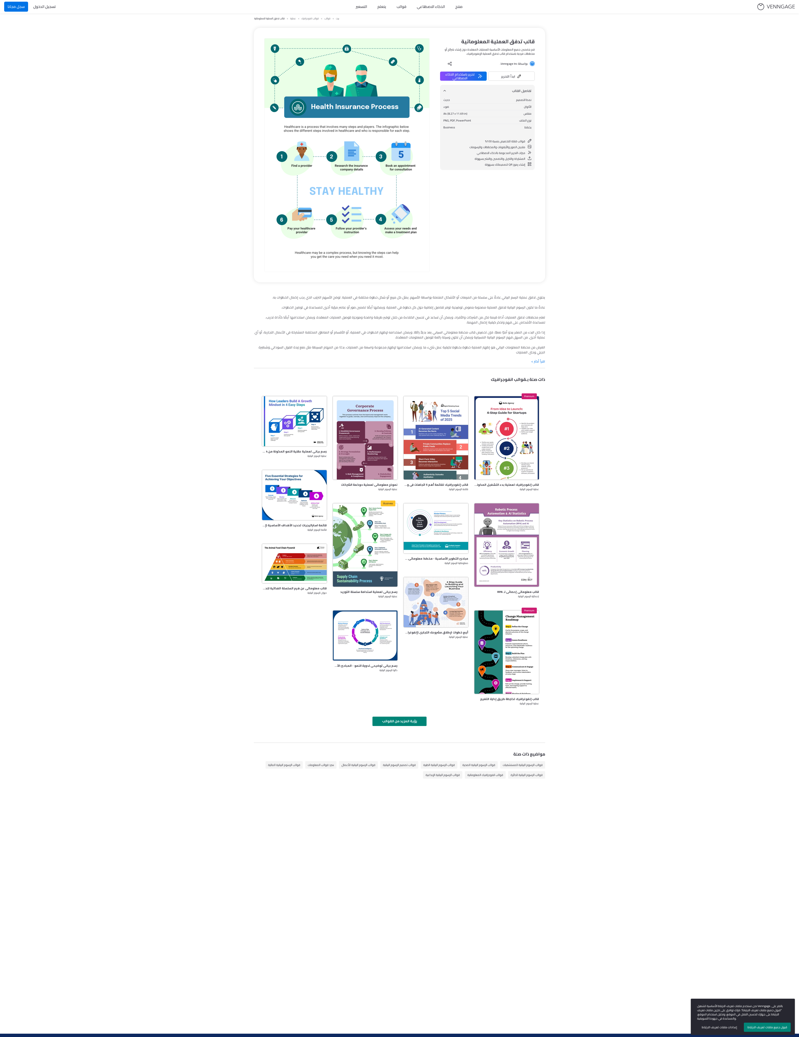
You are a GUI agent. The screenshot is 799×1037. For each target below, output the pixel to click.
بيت (337, 18)
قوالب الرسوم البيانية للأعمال (358, 765)
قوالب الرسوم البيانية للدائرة (527, 775)
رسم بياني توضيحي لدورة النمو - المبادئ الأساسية (365, 666)
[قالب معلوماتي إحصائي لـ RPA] (506, 545)
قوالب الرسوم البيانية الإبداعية (443, 775)
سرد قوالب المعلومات (321, 765)
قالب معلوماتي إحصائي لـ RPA (518, 592)
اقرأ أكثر (538, 361)
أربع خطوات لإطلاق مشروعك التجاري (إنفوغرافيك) (436, 632)
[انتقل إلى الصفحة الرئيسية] (776, 6)
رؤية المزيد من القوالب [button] (399, 721)
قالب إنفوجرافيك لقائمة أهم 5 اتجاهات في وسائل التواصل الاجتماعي (436, 485)
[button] (511, 76)
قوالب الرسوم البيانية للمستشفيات (523, 765)
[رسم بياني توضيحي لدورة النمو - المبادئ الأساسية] (365, 635)
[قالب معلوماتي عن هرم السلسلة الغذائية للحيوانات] (294, 563)
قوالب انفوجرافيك (310, 18)
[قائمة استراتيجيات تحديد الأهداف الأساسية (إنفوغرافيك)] (294, 495)
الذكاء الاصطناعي (431, 6)
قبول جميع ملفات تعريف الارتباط (767, 1027)
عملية (293, 18)
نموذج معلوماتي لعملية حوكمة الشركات (369, 485)
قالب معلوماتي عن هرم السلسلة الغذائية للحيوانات (294, 588)
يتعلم (381, 6)
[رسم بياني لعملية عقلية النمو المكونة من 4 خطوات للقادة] (294, 421)
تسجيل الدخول (44, 6)
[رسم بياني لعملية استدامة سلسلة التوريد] (365, 545)
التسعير (361, 6)
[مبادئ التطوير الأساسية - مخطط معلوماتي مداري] (436, 528)
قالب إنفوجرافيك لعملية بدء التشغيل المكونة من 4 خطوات (506, 485)
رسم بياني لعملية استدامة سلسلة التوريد (368, 592)
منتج (459, 6)
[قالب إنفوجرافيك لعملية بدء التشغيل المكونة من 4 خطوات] (506, 437)
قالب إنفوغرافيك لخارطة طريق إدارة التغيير (509, 699)
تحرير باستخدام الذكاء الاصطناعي (460, 76)
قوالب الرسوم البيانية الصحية (478, 765)
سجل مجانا (16, 6)
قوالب (401, 6)
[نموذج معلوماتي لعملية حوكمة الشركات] (365, 437)
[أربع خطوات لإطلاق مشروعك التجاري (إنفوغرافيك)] (436, 602)
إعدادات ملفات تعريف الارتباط (719, 1027)
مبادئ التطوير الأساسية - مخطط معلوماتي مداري (436, 558)
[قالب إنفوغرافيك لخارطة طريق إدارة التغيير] (506, 652)
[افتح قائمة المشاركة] (449, 63)
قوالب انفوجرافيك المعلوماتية (485, 775)
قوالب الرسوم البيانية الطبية (439, 765)
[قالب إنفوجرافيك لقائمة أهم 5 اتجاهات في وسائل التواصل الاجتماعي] (436, 437)
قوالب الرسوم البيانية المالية (284, 765)
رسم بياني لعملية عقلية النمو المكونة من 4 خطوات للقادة (294, 451)
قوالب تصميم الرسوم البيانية (399, 765)
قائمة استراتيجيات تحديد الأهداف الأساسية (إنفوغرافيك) (294, 525)
